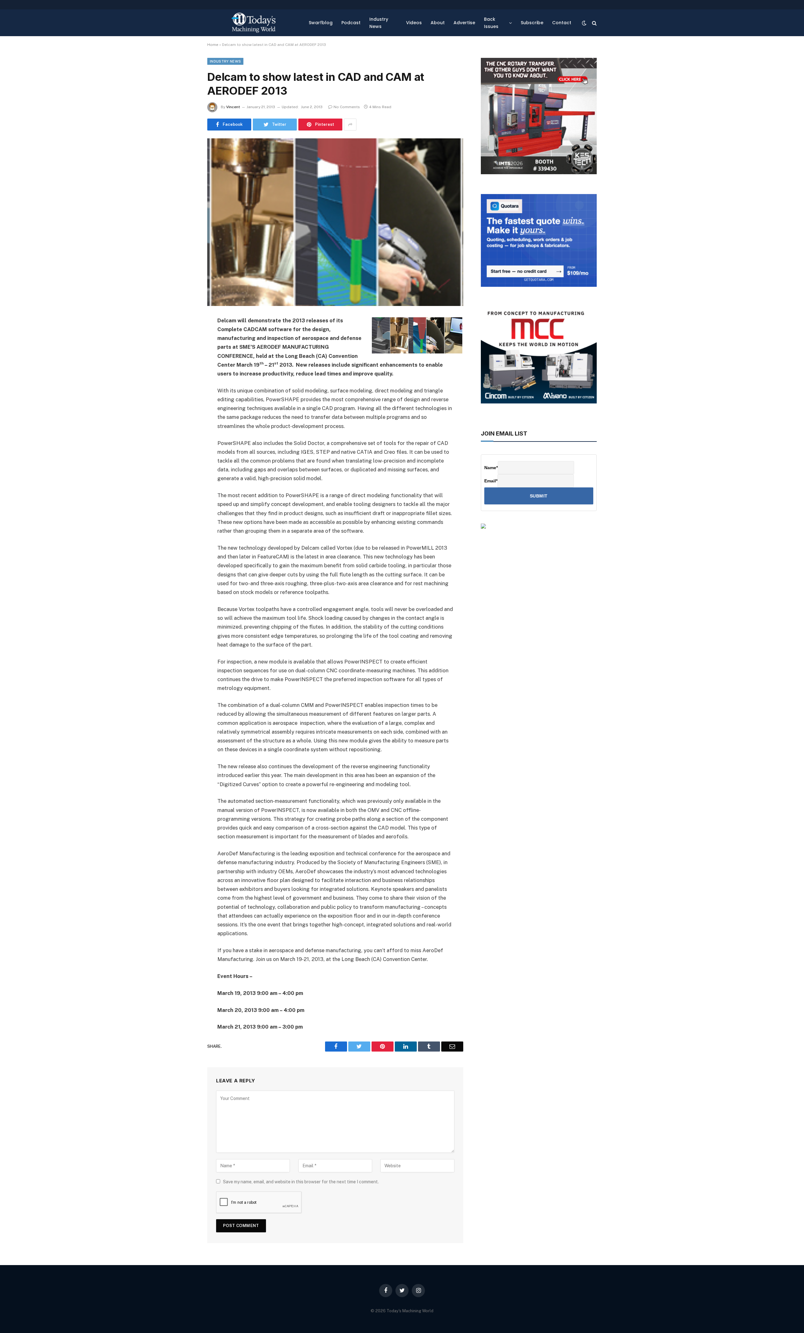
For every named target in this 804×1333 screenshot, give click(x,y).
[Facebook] (185, 336)
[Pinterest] (185, 385)
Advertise (464, 22)
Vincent (233, 107)
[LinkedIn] (185, 369)
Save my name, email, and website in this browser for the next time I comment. (301, 1181)
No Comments (347, 107)
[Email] (185, 401)
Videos (414, 22)
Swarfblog (321, 22)
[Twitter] (185, 353)
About (438, 22)
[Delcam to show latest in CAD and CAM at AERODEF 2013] (335, 222)
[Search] (594, 23)
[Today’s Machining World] (253, 22)
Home (212, 44)
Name (491, 467)
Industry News (378, 22)
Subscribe (532, 22)
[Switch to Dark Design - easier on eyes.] (584, 22)
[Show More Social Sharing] (350, 125)
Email (490, 480)
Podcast (351, 22)
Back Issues (491, 22)
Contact (561, 22)
